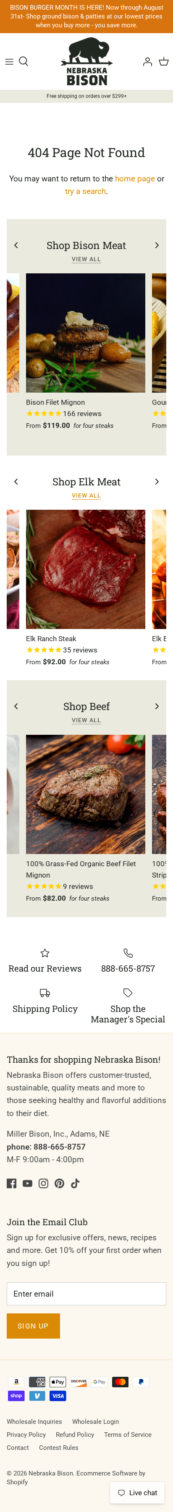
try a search (85, 191)
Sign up (33, 1326)
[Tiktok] (75, 1183)
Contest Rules (59, 1448)
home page (135, 178)
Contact (18, 1448)
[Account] (145, 61)
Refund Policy (75, 1435)
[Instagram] (43, 1183)
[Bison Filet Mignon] (85, 333)
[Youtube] (27, 1183)
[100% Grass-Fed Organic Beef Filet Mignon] (85, 794)
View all (86, 259)
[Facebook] (11, 1183)
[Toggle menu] (9, 61)
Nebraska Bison (51, 1473)
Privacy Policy (26, 1435)
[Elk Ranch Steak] (85, 569)
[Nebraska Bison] (86, 61)
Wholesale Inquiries (34, 1422)
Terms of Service (128, 1435)
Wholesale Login (95, 1422)
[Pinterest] (59, 1183)
